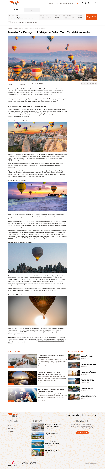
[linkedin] (93, 83)
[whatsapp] (84, 83)
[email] (95, 83)
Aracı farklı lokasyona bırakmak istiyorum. (26, 22)
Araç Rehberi (63, 3)
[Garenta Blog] (14, 3)
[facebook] (87, 83)
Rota (57, 3)
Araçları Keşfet (91, 17)
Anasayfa (51, 3)
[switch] (9, 22)
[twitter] (90, 83)
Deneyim (70, 3)
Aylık (32, 10)
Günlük (16, 10)
